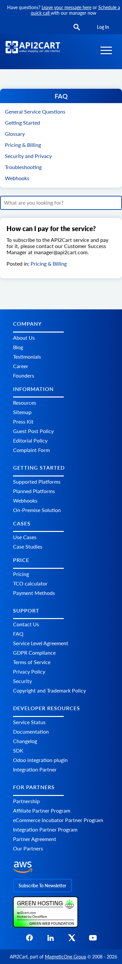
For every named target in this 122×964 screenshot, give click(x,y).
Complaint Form (31, 450)
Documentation (31, 731)
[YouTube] (92, 940)
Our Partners (28, 848)
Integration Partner (35, 769)
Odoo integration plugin (40, 760)
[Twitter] (71, 940)
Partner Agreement (34, 839)
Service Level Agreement (40, 643)
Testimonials (27, 356)
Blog (18, 347)
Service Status (29, 722)
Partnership (26, 801)
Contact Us (26, 624)
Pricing (21, 574)
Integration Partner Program (45, 829)
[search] (77, 27)
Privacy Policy (29, 671)
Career (20, 366)
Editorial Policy (30, 440)
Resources (24, 402)
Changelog (25, 741)
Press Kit (23, 421)
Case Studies (27, 546)
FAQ (18, 633)
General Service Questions (35, 111)
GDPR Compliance (34, 652)
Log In (103, 27)
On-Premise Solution (37, 510)
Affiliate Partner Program (41, 810)
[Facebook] (29, 940)
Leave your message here (66, 7)
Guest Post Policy (33, 431)
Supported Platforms (37, 481)
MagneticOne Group (65, 956)
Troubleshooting (23, 167)
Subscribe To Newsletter (42, 885)
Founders (23, 375)
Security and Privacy (28, 156)
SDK (18, 750)
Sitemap (22, 412)
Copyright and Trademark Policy (49, 690)
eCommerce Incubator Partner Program (58, 820)
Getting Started (22, 122)
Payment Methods (34, 593)
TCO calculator (30, 583)
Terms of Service (31, 662)
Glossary (15, 134)
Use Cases (24, 537)
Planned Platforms (34, 491)
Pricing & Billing (23, 145)
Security (22, 681)
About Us (24, 337)
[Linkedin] (50, 940)
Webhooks (17, 178)
